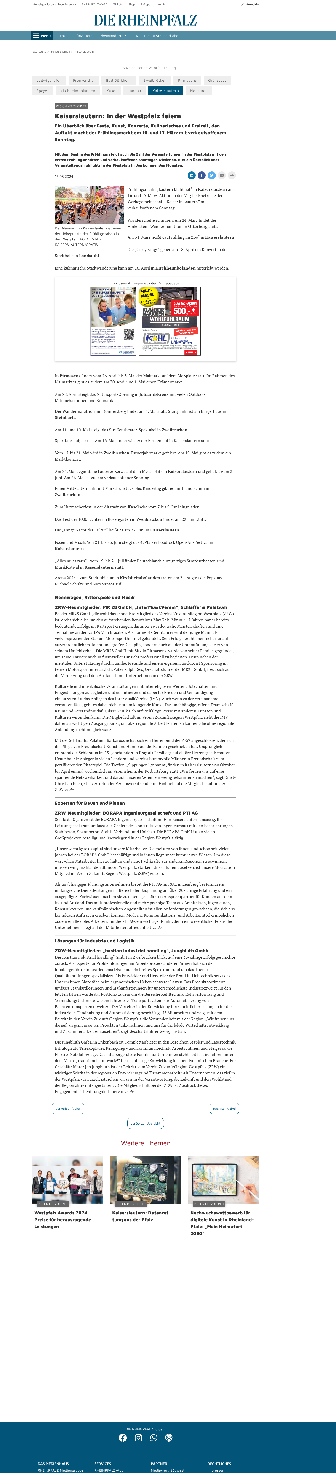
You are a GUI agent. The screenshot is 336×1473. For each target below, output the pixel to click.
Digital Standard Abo (161, 36)
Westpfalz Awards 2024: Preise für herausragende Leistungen (62, 1219)
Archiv (161, 4)
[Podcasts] (169, 1436)
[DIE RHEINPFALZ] (145, 25)
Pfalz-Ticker (84, 36)
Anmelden (252, 4)
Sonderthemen (60, 51)
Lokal (64, 36)
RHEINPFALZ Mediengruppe (61, 1470)
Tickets (118, 4)
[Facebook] (122, 1436)
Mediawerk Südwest (167, 1470)
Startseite (39, 51)
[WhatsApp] (154, 1436)
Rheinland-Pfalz (113, 36)
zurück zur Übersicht (145, 1123)
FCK (135, 36)
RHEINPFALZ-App (108, 1470)
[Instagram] (138, 1436)
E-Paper (146, 4)
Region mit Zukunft (71, 106)
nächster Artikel (224, 1108)
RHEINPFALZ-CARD (95, 4)
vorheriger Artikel (68, 1108)
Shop (131, 4)
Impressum (216, 1470)
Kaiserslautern (84, 51)
